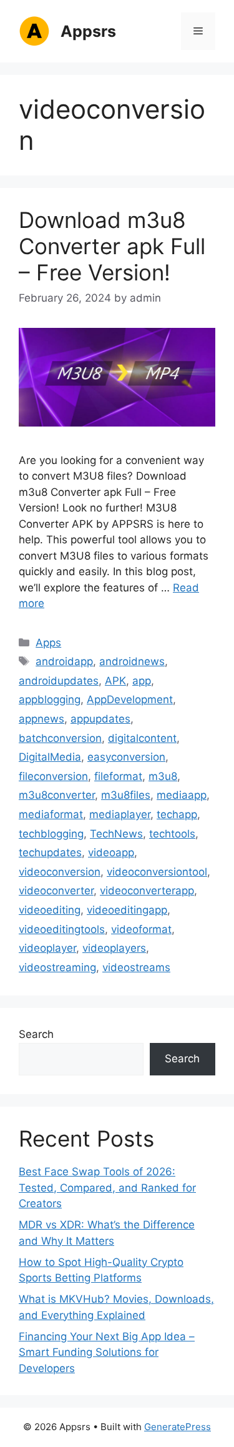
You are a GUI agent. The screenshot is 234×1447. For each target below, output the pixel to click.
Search (36, 1034)
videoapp (111, 852)
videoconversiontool (157, 872)
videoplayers (114, 948)
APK (115, 680)
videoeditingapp (127, 910)
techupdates (50, 852)
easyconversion (126, 757)
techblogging (51, 833)
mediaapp (182, 795)
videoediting (49, 910)
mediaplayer (119, 814)
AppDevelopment (130, 699)
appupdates (100, 719)
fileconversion (53, 776)
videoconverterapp (147, 890)
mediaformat (51, 814)
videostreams (136, 967)
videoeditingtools (62, 929)
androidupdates (59, 680)
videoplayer (47, 948)
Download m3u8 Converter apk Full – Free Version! (112, 246)
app (141, 680)
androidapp (64, 661)
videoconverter (56, 890)
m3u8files (125, 795)
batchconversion (60, 738)
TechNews (116, 833)
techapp (177, 814)
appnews (41, 719)
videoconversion (59, 872)
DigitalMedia (50, 757)
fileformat (118, 776)
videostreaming (57, 967)
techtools (172, 833)
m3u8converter (57, 795)
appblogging (49, 699)
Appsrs (88, 31)
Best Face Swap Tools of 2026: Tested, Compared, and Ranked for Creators (107, 1187)
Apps (48, 642)
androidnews (132, 661)
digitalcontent (142, 738)
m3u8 (163, 776)
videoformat (141, 929)
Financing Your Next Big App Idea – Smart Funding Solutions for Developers (107, 1352)
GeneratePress (177, 1427)
